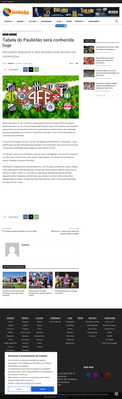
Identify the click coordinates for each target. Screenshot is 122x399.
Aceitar (42, 389)
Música (39, 325)
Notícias (8, 21)
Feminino (25, 343)
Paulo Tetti (70, 340)
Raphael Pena (70, 343)
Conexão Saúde (92, 332)
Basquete (25, 322)
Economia (10, 329)
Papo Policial (92, 329)
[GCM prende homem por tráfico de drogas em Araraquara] (89, 49)
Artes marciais (25, 332)
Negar (19, 389)
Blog (59, 21)
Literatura (39, 340)
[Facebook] (25, 69)
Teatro (39, 343)
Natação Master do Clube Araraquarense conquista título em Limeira (40, 293)
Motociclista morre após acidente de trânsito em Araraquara (105, 60)
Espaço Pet (10, 336)
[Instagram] (92, 375)
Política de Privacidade (109, 343)
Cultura (32, 21)
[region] (31, 373)
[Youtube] (105, 375)
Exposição (39, 332)
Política (10, 332)
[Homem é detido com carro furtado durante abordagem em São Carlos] (89, 73)
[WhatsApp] (36, 69)
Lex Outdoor (110, 340)
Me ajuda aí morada (92, 322)
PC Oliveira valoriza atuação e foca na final (20, 231)
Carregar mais (101, 95)
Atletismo (25, 336)
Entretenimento (39, 336)
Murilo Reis (70, 336)
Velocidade (25, 350)
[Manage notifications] (116, 394)
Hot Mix (109, 336)
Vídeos (69, 21)
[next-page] (7, 301)
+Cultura (39, 347)
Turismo (10, 347)
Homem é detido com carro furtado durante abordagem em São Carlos (107, 73)
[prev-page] (4, 301)
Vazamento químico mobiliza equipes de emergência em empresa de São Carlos (106, 85)
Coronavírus (10, 350)
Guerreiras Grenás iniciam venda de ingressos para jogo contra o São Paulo (14, 293)
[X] (31, 69)
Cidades (10, 325)
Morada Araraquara (109, 325)
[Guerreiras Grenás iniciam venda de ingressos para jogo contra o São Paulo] (14, 280)
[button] (116, 21)
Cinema (39, 322)
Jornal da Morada (55, 322)
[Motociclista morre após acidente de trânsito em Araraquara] (89, 61)
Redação (11, 63)
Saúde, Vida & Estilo (10, 343)
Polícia (10, 340)
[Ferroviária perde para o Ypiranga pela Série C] (67, 280)
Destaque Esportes (8, 287)
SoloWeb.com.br (61, 397)
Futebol (25, 325)
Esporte (20, 21)
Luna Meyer (70, 325)
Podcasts (79, 21)
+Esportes (25, 329)
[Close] (54, 354)
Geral (10, 322)
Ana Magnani (70, 322)
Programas (46, 21)
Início (4, 31)
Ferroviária (13, 34)
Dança (39, 329)
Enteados (92, 336)
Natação (25, 347)
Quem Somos (93, 21)
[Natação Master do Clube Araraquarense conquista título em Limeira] (41, 280)
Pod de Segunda (92, 325)
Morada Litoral (109, 329)
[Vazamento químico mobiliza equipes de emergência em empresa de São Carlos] (89, 86)
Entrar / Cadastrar (8, 2)
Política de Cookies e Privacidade (28, 383)
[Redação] (4, 63)
